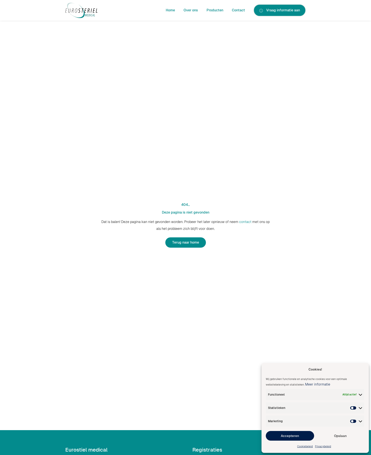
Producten (215, 10)
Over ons (191, 10)
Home (170, 10)
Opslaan (340, 436)
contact (245, 222)
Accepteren (290, 436)
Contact (238, 10)
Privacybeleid (323, 446)
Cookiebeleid (305, 446)
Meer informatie (317, 384)
